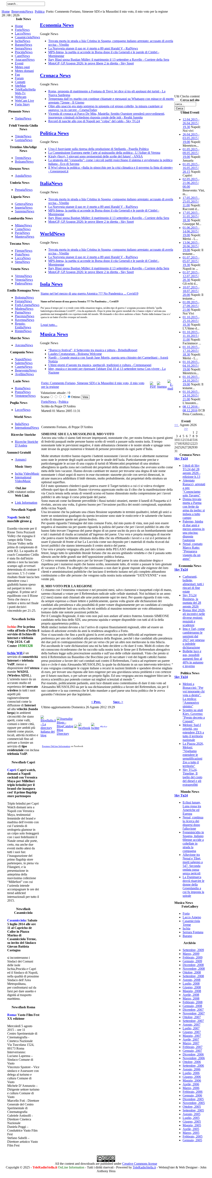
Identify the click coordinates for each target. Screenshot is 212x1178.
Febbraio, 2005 (192, 1136)
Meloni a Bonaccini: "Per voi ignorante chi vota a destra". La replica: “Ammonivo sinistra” (194, 695)
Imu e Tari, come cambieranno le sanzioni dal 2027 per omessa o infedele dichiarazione (194, 638)
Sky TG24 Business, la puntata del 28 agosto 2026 (192, 600)
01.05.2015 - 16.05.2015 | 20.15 (191, 167)
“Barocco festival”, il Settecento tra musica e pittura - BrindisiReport (92, 350)
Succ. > (118, 702)
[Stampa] (162, 386)
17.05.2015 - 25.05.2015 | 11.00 (191, 201)
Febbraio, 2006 (192, 1091)
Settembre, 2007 (193, 1021)
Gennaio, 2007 (192, 1050)
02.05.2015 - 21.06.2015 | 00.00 (191, 182)
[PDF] (153, 386)
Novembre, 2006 (194, 1058)
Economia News (57, 25)
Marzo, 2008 (191, 998)
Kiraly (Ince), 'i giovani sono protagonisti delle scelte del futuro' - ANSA (95, 156)
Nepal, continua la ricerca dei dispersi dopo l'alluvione (193, 823)
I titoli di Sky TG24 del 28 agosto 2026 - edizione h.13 (191, 471)
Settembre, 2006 (193, 1065)
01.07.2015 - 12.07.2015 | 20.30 (191, 276)
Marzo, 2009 (191, 953)
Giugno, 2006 (192, 1077)
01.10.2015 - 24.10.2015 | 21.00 (191, 395)
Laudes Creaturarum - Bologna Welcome (75, 354)
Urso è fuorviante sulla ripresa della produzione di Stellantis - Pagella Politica (98, 149)
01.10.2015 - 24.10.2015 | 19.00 (191, 380)
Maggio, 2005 (192, 1125)
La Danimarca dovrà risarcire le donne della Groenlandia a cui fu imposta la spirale (193, 886)
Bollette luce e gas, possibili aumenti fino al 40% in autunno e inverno (193, 658)
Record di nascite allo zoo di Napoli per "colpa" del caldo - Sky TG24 (94, 121)
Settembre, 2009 (193, 950)
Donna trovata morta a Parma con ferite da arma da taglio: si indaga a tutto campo (194, 508)
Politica (40, 11)
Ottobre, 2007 (192, 1017)
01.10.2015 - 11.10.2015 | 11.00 (191, 335)
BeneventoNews (22, 11)
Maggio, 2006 (192, 1080)
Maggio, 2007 (192, 1036)
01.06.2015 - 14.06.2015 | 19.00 (191, 231)
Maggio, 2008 (192, 991)
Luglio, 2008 (191, 983)
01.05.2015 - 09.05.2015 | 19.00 (191, 153)
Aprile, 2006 (191, 1084)
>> (186, 428)
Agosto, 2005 (191, 1114)
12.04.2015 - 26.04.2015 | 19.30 (191, 123)
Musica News (54, 334)
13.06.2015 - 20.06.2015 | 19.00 (191, 246)
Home (6, 11)
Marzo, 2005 (191, 1132)
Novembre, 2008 (194, 968)
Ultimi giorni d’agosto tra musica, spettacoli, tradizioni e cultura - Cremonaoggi (99, 365)
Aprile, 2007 (191, 1039)
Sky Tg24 (181, 458)
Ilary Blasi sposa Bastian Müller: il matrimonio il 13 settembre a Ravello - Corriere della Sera (108, 59)
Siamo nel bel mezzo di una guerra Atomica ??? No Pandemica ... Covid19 (89, 293)
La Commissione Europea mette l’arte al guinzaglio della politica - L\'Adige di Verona (104, 152)
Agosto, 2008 (191, 980)
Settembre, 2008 (193, 976)
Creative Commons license (139, 1163)
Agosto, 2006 (191, 1069)
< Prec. (96, 702)
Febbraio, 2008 (192, 1002)
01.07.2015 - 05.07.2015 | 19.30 (191, 261)
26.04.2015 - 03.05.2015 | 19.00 (191, 138)
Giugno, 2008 (192, 987)
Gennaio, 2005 (192, 1140)
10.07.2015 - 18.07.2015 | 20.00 (191, 291)
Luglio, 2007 (191, 1028)
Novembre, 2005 (194, 1103)
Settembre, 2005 (193, 1110)
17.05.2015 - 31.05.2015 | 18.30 (191, 216)
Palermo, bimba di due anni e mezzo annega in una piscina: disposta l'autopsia (194, 531)
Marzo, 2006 (191, 1088)
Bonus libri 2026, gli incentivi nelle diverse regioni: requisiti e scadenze (194, 617)
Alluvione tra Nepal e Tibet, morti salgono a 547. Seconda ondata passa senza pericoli (193, 864)
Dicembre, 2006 (193, 1054)
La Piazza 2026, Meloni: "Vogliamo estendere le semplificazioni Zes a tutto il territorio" (193, 755)
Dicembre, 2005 (193, 1099)
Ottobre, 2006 (192, 1062)
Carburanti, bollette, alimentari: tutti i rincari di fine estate (193, 584)
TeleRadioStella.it (144, 1167)
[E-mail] (170, 388)
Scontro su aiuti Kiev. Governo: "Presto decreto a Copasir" (194, 715)
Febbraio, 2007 (192, 1047)
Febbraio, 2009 (192, 957)
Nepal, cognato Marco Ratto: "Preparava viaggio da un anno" (192, 551)
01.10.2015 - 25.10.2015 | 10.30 (191, 320)
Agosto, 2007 (191, 1024)
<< (176, 425)
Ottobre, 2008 (192, 972)
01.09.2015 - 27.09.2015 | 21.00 (191, 305)
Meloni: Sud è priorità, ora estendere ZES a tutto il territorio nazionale (193, 732)
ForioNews (49, 401)
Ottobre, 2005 (192, 1106)
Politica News (54, 133)
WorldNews (52, 233)
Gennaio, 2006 (192, 1095)
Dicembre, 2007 (193, 1009)
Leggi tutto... (49, 325)
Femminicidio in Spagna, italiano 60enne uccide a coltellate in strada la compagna (193, 842)
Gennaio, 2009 (192, 961)
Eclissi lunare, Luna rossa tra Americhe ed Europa (192, 808)
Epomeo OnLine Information (56, 746)
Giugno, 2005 (192, 1121)
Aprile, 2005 (191, 1129)
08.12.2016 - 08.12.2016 (191, 408)
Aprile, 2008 (191, 994)
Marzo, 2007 (191, 1043)
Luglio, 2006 (191, 1073)
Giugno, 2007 (192, 1032)
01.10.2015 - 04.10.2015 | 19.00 (191, 365)
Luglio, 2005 (191, 1118)
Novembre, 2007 (194, 1013)
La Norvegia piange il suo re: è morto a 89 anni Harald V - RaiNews (93, 48)
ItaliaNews (51, 183)
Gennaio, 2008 (192, 1006)
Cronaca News (55, 75)
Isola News (51, 284)
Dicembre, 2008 (193, 965)
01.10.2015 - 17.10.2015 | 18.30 (191, 350)
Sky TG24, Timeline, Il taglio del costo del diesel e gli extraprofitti (192, 777)
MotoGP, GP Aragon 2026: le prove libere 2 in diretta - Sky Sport (91, 63)
